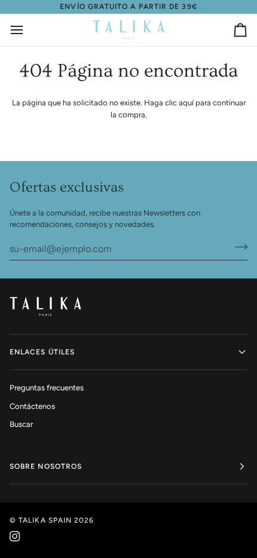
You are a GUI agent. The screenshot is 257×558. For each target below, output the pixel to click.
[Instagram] (15, 536)
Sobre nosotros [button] (46, 466)
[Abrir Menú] (27, 30)
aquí (186, 102)
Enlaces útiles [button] (42, 352)
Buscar (21, 424)
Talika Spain (45, 520)
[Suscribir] (237, 247)
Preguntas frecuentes (47, 387)
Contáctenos (32, 406)
